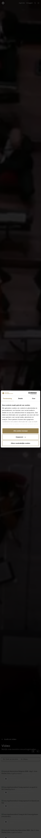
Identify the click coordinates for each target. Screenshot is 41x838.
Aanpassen (19, 437)
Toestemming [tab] (7, 398)
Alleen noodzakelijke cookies (20, 443)
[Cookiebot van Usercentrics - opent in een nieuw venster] (30, 393)
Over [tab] (33, 398)
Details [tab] (20, 398)
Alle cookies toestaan (20, 431)
